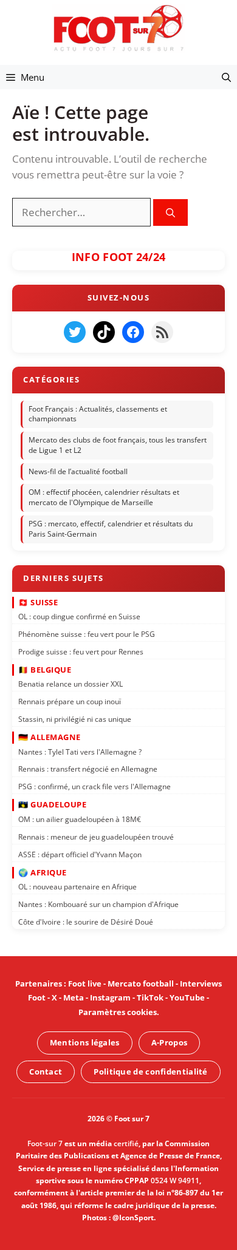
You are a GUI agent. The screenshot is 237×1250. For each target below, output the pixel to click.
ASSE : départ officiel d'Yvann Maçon (80, 853)
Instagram (110, 997)
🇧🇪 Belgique (44, 669)
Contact (45, 1071)
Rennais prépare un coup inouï (69, 701)
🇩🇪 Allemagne (49, 737)
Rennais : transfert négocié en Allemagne (87, 768)
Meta (73, 997)
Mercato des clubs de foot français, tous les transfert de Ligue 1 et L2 (118, 445)
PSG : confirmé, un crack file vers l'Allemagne (94, 786)
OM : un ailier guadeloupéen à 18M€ (79, 819)
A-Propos (169, 1042)
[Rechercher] (170, 212)
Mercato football (141, 983)
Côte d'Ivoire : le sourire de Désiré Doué (85, 921)
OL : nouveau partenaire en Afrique (77, 886)
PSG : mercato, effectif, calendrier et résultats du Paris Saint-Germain (111, 528)
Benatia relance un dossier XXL (70, 683)
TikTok (150, 997)
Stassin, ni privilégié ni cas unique (74, 719)
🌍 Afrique (42, 872)
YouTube (187, 997)
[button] (226, 77)
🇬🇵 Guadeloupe (52, 804)
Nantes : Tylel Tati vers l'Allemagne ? (80, 751)
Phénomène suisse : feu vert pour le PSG (86, 634)
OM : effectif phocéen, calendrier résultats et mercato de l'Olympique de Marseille (104, 497)
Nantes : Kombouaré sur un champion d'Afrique (98, 904)
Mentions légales (85, 1042)
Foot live (84, 983)
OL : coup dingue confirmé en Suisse (79, 616)
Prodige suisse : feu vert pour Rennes (80, 651)
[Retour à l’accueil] (118, 28)
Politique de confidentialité (150, 1071)
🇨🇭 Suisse (38, 601)
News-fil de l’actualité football (78, 471)
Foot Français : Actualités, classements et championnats (98, 414)
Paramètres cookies (117, 1012)
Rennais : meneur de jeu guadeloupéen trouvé (96, 836)
